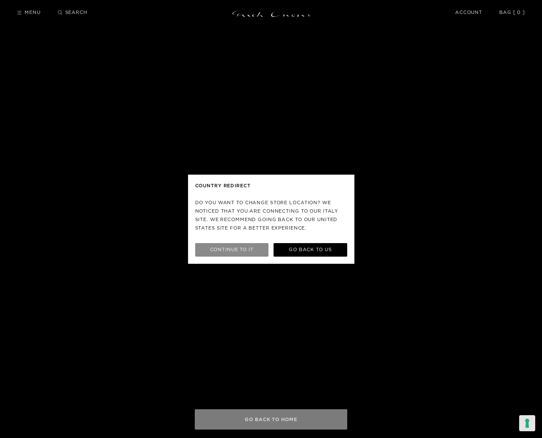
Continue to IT (232, 249)
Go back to (310, 249)
